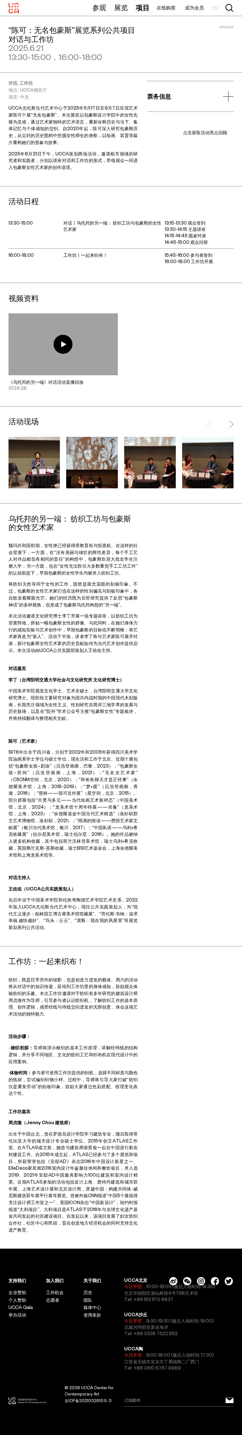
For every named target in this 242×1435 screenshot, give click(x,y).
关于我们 (92, 1280)
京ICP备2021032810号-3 (88, 1401)
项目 (143, 7)
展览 (121, 7)
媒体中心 (92, 1307)
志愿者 (52, 1300)
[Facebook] (215, 1281)
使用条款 (92, 1315)
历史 (88, 1292)
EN (215, 8)
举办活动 (17, 1315)
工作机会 (55, 1292)
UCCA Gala (21, 1307)
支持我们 (17, 1280)
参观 (99, 7)
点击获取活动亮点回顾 (205, 132)
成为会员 (194, 7)
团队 (88, 1300)
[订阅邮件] (229, 1401)
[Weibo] (173, 1281)
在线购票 (166, 7)
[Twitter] (229, 1281)
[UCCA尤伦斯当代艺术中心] (14, 8)
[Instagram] (201, 1281)
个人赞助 (17, 1300)
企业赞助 (17, 1292)
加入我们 (55, 1280)
